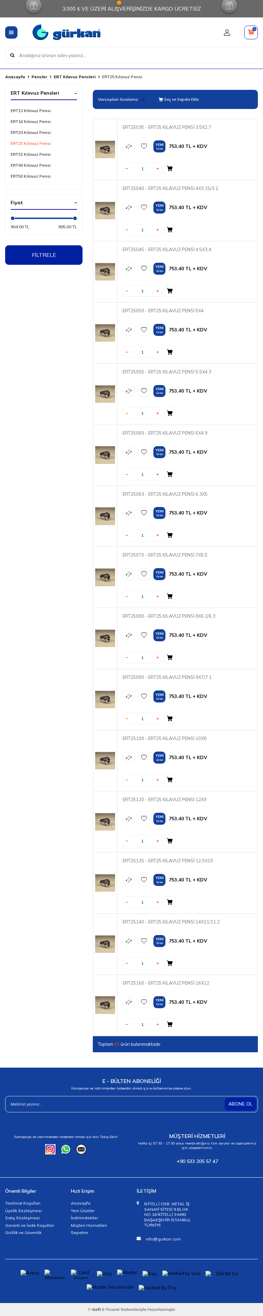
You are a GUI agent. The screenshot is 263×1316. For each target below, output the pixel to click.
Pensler (39, 76)
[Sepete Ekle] (170, 169)
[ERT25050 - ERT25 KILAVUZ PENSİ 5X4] (105, 333)
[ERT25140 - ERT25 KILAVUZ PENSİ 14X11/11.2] (105, 944)
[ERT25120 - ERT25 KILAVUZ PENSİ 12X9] (105, 822)
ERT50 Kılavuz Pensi (31, 176)
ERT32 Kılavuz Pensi (31, 154)
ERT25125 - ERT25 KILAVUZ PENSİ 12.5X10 (168, 860)
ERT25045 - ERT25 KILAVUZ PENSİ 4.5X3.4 (167, 249)
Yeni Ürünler (83, 1210)
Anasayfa (15, 76)
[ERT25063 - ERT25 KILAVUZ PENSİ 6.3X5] (105, 516)
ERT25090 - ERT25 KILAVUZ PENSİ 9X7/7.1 (167, 677)
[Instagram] (50, 1149)
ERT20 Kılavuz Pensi (31, 132)
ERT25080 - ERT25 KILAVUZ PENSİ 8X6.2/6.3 (169, 616)
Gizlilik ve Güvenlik (23, 1232)
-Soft (94, 1309)
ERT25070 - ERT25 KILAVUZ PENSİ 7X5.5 (165, 555)
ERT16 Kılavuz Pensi (31, 121)
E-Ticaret (111, 1309)
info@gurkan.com (163, 1239)
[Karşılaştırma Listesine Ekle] (129, 146)
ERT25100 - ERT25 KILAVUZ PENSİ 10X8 (164, 738)
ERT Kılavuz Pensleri (75, 76)
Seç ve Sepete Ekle (181, 99)
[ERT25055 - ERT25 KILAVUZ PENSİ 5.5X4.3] (105, 394)
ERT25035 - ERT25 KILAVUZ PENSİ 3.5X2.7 (167, 127)
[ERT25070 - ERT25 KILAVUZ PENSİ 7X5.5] (105, 577)
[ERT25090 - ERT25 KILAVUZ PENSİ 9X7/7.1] (105, 699)
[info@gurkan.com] (81, 1149)
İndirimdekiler (84, 1217)
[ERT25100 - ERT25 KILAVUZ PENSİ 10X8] (105, 761)
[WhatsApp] (66, 1149)
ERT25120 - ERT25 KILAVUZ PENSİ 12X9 (164, 799)
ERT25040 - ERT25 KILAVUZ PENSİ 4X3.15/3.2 (170, 188)
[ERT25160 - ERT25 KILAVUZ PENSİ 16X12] (105, 1005)
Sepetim (79, 1232)
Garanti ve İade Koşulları (29, 1225)
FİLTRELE (44, 254)
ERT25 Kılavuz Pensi (31, 143)
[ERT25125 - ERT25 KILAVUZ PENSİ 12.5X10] (105, 883)
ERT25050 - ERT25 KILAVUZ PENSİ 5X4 (163, 310)
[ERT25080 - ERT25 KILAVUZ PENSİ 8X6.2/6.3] (105, 638)
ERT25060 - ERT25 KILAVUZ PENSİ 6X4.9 (165, 433)
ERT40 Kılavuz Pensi (31, 165)
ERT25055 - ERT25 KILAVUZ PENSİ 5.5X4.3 (167, 371)
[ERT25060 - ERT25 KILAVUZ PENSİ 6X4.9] (105, 455)
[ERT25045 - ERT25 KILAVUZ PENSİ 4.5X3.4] (105, 272)
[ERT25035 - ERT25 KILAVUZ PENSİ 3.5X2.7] (105, 149)
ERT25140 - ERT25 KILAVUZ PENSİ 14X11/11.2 (171, 921)
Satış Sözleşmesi (22, 1217)
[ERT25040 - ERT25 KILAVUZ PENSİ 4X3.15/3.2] (105, 210)
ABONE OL (240, 1104)
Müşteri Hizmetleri (89, 1225)
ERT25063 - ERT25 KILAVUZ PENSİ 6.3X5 (165, 494)
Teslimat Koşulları (22, 1203)
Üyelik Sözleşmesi (23, 1210)
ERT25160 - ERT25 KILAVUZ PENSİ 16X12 (166, 983)
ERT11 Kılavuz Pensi (31, 110)
